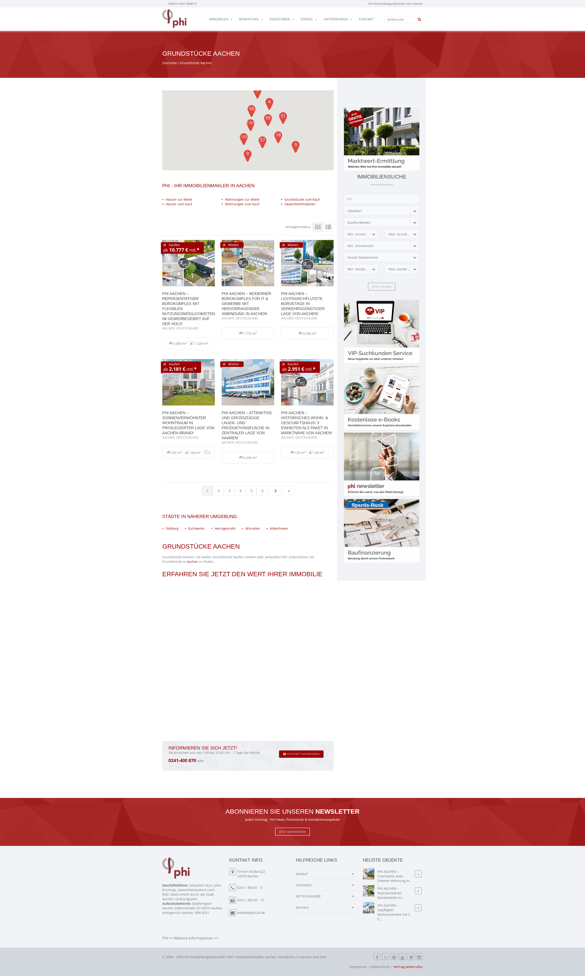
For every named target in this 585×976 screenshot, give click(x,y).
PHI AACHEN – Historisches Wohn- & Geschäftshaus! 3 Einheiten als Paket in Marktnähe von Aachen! (306, 422)
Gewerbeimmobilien (300, 204)
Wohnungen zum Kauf (242, 204)
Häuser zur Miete (179, 199)
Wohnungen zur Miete (242, 199)
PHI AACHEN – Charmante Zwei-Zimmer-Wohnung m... (395, 876)
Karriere (302, 907)
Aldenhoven (279, 528)
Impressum (358, 967)
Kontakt (366, 19)
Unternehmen (336, 19)
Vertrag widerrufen (408, 967)
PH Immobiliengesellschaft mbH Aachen (395, 4)
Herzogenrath (225, 528)
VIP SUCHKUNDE (308, 896)
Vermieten (304, 885)
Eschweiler (196, 528)
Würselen (252, 528)
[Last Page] (288, 491)
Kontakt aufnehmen (303, 754)
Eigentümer (279, 19)
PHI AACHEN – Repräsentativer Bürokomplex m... (391, 893)
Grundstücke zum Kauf (302, 199)
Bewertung (249, 19)
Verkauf (302, 874)
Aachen (192, 561)
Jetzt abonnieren (292, 832)
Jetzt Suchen (381, 287)
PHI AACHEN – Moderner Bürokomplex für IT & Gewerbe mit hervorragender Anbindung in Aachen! (246, 303)
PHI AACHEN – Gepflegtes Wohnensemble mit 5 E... (394, 912)
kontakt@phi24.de (251, 912)
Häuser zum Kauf (179, 204)
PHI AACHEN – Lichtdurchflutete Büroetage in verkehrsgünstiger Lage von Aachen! (302, 303)
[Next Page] (275, 491)
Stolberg (172, 528)
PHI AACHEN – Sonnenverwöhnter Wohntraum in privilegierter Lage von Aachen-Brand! (188, 422)
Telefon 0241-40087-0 (182, 4)
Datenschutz (380, 967)
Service (306, 19)
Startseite (169, 63)
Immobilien (218, 19)
